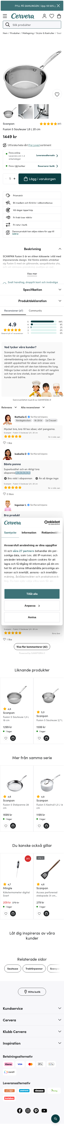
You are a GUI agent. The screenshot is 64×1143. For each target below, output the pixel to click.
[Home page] (22, 17)
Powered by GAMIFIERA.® (32, 652)
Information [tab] (29, 532)
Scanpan (55, 968)
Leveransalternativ (45, 155)
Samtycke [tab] (10, 532)
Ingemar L (20, 505)
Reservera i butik (46, 165)
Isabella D (20, 453)
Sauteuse (12, 968)
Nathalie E (21, 417)
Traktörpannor (34, 968)
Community (35, 310)
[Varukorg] (59, 16)
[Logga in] (44, 16)
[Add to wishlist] (57, 94)
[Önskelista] (51, 16)
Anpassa (30, 605)
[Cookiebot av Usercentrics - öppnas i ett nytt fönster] (45, 522)
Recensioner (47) (13, 310)
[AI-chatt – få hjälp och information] (55, 1118)
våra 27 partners (23, 550)
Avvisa (32, 617)
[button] (7, 24)
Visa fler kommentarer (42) (32, 646)
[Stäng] (58, 6)
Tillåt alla (32, 593)
